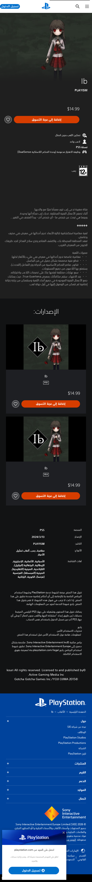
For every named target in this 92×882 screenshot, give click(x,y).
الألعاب (61, 712)
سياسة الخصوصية (69, 857)
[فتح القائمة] (87, 6)
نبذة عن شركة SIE (76, 727)
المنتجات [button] (80, 763)
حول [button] (83, 721)
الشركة (82, 748)
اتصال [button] (82, 799)
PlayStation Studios (74, 737)
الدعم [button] (82, 781)
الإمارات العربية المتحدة (66, 850)
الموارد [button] (81, 790)
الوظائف (82, 732)
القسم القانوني (82, 857)
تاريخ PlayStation (77, 753)
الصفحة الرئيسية (77, 712)
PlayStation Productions (72, 743)
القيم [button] (82, 772)
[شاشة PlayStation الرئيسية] (46, 6)
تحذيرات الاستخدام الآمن (69, 631)
